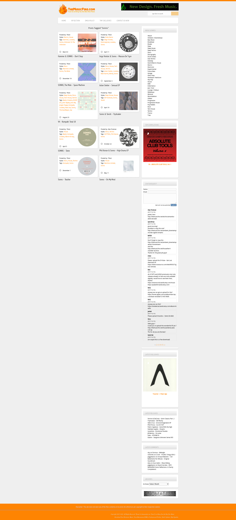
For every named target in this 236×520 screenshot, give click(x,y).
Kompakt (71, 105)
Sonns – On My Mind (107, 179)
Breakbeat (151, 42)
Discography (152, 54)
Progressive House (154, 103)
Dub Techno (151, 59)
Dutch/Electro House (154, 63)
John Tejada (66, 103)
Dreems (69, 100)
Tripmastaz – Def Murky (155, 421)
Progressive (151, 100)
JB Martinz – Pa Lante (154, 433)
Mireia (111, 74)
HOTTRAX (107, 134)
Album (150, 36)
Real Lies (68, 107)
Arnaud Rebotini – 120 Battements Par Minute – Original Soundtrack (160, 459)
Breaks (150, 44)
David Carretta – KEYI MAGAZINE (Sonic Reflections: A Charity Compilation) (160, 467)
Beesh (65, 100)
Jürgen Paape (63, 105)
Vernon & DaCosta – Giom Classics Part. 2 (161, 419)
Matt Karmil (104, 74)
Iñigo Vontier (108, 40)
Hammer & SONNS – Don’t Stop (70, 56)
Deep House (68, 95)
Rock (149, 107)
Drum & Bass (152, 57)
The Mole (67, 71)
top (71, 110)
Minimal (150, 94)
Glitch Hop (151, 75)
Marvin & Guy (69, 136)
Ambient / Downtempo (155, 38)
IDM (149, 84)
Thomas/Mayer (64, 110)
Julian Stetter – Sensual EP (109, 85)
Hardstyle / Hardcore (154, 77)
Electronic (151, 67)
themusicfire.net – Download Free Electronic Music (77, 9)
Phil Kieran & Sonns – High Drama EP (114, 150)
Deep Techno (152, 50)
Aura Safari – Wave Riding (161, 463)
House (71, 37)
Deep (149, 46)
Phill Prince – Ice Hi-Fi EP (156, 425)
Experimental (152, 69)
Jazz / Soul (151, 88)
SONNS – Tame (64, 151)
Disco (65, 66)
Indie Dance (109, 37)
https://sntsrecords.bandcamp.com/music (161, 283)
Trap (149, 115)
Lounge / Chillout (153, 90)
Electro (66, 37)
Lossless (71, 40)
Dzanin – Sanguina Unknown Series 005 (160, 437)
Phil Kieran (114, 134)
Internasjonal (105, 42)
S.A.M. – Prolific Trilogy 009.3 (165, 455)
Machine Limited (68, 69)
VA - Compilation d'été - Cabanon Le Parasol (160, 164)
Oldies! (150, 98)
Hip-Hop (150, 80)
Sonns (61, 42)
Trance (150, 113)
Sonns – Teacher (64, 179)
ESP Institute (108, 98)
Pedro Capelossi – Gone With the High (160, 427)
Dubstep (150, 61)
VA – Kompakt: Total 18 (67, 122)
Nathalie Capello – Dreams (156, 429)
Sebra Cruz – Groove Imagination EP (159, 423)
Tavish (103, 100)
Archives (146, 484)
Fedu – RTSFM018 (153, 435)
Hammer (66, 40)
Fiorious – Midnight (158, 452)
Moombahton (152, 96)
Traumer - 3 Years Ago (160, 394)
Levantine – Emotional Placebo (158, 431)
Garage (150, 73)
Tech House (68, 98)
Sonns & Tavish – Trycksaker (110, 114)
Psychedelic (151, 105)
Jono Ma (73, 103)
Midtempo (151, 92)
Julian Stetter (108, 71)
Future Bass (151, 71)
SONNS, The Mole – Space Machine (71, 85)
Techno (108, 69)
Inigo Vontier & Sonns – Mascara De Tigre (115, 56)
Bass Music (151, 40)
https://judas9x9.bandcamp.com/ (159, 285)
